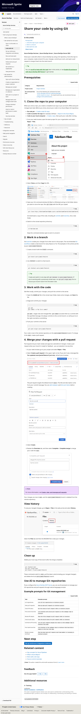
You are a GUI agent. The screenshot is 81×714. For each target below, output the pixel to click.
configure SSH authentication (44, 96)
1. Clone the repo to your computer (34, 42)
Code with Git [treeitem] (9, 48)
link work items (65, 385)
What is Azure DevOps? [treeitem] (10, 37)
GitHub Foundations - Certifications (34, 690)
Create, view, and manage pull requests (54, 492)
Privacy (36, 710)
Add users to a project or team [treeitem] (12, 96)
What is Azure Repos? (33, 654)
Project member (41, 88)
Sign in (77, 14)
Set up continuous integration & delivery (38, 643)
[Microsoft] (3, 14)
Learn (25, 23)
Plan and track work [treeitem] (11, 56)
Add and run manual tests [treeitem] (13, 59)
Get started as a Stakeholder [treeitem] (10, 67)
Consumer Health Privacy (48, 710)
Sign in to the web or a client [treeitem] (12, 44)
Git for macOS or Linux (43, 95)
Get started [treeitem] (6, 32)
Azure (31, 23)
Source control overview (34, 659)
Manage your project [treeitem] (11, 87)
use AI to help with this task (39, 69)
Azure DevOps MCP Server (44, 585)
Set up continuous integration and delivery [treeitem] (12, 52)
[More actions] (77, 23)
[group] (53, 211)
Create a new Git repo (43, 111)
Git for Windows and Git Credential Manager (49, 93)
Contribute (30, 710)
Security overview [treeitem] (10, 116)
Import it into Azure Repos (66, 114)
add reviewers (54, 385)
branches (66, 216)
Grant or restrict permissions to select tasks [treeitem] (11, 111)
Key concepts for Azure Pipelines (37, 652)
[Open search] (73, 13)
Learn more (61, 662)
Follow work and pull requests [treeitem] (11, 63)
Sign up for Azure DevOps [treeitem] (12, 79)
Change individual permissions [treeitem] (10, 105)
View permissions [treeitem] (10, 71)
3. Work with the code (31, 47)
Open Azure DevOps (72, 18)
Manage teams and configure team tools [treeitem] (11, 100)
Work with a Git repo (33, 657)
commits (58, 216)
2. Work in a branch (30, 44)
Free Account (61, 18)
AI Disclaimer (4, 710)
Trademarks (69, 710)
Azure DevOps (38, 23)
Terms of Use (61, 710)
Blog (22, 710)
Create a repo (51, 116)
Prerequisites (29, 40)
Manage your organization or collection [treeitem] (13, 91)
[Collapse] (19, 22)
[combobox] (11, 25)
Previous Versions (15, 710)
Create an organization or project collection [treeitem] (12, 83)
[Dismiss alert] (78, 3)
